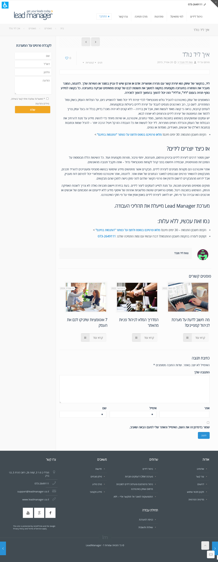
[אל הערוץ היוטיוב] (28, 513)
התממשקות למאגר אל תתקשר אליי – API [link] (133, 496)
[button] (5, 5)
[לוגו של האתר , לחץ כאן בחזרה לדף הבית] (33, 16)
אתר (206, 408)
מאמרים (48, 28)
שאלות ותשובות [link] (145, 527)
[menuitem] (149, 17)
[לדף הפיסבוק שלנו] (50, 513)
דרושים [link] (200, 484)
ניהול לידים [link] (148, 468)
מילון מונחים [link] (96, 476)
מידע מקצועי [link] (96, 491)
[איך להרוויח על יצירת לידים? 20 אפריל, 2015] (3, 548)
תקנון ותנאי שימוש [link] (195, 491)
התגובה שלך (202, 372)
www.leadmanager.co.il (35, 499)
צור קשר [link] (200, 476)
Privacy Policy (18, 528)
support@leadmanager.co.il (33, 491)
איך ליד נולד (14, 28)
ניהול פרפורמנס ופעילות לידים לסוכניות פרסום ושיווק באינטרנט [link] (134, 487)
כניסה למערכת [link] (146, 519)
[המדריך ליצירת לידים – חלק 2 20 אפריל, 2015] (215, 548)
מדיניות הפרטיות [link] (196, 499)
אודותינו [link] (200, 468)
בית (62, 28)
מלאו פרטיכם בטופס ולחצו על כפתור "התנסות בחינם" (129, 134)
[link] (196, 16)
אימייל (153, 408)
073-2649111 (107, 236)
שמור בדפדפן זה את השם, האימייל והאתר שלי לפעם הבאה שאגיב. (169, 427)
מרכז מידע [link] (97, 484)
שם (103, 408)
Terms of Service (35, 528)
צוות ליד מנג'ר (186, 62)
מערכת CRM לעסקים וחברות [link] (139, 476)
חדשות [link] (98, 468)
